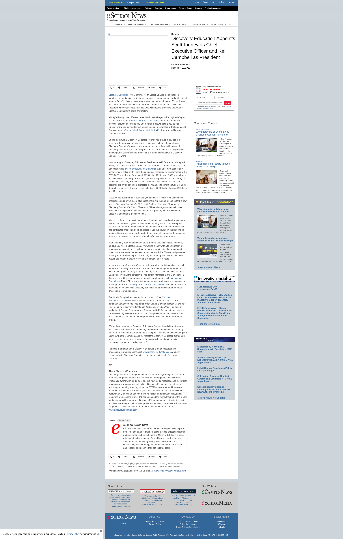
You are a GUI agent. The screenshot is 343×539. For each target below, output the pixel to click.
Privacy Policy (209, 108)
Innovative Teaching (135, 24)
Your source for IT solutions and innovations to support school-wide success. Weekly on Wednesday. (152, 500)
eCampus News (133, 3)
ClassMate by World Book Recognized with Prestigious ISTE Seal (214, 349)
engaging (122, 466)
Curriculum (122, 464)
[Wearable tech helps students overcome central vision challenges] (207, 256)
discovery (154, 464)
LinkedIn (113, 358)
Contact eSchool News (188, 521)
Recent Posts (124, 420)
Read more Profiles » (209, 267)
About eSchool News (155, 521)
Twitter (171, 355)
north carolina (158, 466)
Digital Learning (217, 24)
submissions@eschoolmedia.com (170, 471)
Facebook (221, 521)
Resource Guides (185, 8)
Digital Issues (170, 8)
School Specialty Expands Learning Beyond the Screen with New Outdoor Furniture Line (214, 389)
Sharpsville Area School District (144, 120)
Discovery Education (118, 95)
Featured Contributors (155, 3)
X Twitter (221, 524)
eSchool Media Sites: (115, 3)
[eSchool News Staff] (115, 433)
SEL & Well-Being (198, 24)
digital (130, 464)
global (129, 466)
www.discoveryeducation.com (157, 352)
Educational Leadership (159, 24)
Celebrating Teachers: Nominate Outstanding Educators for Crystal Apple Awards (214, 378)
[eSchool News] (127, 17)
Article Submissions (188, 524)
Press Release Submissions (188, 527)
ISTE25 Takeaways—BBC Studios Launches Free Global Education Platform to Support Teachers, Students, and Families (214, 299)
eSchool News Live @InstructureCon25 (207, 288)
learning (148, 466)
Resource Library (113, 8)
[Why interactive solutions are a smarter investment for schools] (206, 151)
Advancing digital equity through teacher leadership (213, 165)
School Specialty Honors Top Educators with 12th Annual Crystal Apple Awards (215, 360)
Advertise (122, 523)
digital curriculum (141, 464)
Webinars (148, 8)
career (114, 464)
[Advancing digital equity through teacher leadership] (206, 183)
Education (113, 466)
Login (197, 2)
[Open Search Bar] (230, 24)
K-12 (135, 466)
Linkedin (221, 527)
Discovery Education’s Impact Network (146, 284)
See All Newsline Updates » (212, 398)
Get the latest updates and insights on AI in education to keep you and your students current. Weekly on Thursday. (183, 500)
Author (112, 420)
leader (141, 466)
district (180, 464)
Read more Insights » (209, 324)
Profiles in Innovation (213, 8)
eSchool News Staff (135, 424)
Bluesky (205, 2)
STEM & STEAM (180, 24)
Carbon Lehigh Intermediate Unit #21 (141, 130)
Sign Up (227, 103)
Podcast (198, 8)
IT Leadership (117, 24)
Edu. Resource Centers (132, 8)
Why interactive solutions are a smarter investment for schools (213, 210)
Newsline (158, 8)
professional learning (174, 466)
